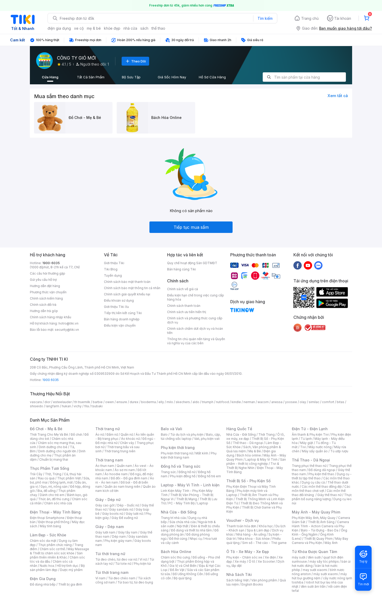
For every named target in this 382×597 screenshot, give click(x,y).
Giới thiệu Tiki (114, 263)
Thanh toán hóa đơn (241, 526)
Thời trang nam (109, 460)
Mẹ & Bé (254, 451)
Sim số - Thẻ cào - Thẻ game (264, 543)
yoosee (291, 402)
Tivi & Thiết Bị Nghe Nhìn (252, 466)
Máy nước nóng (320, 447)
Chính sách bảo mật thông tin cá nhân (132, 288)
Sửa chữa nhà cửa (182, 522)
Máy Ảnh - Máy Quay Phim (316, 512)
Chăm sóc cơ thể (52, 549)
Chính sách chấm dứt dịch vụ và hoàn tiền (195, 331)
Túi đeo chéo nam (121, 578)
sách (144, 28)
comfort (328, 402)
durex (134, 402)
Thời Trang (266, 434)
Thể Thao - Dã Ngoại (311, 460)
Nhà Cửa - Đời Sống (178, 512)
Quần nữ (127, 434)
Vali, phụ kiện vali (207, 439)
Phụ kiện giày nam (118, 541)
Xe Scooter (266, 561)
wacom (263, 402)
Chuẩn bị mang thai (53, 459)
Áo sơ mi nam (125, 470)
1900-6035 (51, 263)
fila (86, 406)
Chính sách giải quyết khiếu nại (127, 294)
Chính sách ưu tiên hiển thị (186, 312)
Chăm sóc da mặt (43, 541)
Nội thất (182, 526)
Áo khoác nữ (130, 439)
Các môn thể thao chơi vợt (321, 489)
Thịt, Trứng (53, 474)
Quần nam (124, 466)
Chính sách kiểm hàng (46, 298)
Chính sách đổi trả (43, 305)
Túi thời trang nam (111, 572)
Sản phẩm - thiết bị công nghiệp (256, 462)
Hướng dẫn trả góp (44, 311)
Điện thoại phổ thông (53, 522)
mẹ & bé (94, 28)
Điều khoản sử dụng (119, 300)
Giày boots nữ (112, 514)
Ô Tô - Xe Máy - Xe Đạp (247, 551)
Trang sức (168, 472)
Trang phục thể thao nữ (309, 466)
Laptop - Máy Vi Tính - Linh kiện (190, 485)
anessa (276, 402)
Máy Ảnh (331, 543)
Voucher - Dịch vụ (242, 520)
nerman (249, 402)
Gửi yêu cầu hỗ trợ (43, 280)
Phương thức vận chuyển (48, 292)
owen (109, 402)
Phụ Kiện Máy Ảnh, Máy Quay (313, 518)
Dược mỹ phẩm (71, 570)
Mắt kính (201, 453)
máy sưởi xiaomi (325, 574)
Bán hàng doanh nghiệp (122, 319)
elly (161, 402)
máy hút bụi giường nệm (319, 576)
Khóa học (266, 526)
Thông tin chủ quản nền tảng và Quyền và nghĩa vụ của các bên (196, 341)
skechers (183, 402)
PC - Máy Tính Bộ (181, 503)
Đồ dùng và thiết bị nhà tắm (191, 530)
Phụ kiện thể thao (321, 474)
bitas (340, 402)
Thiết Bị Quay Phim (318, 539)
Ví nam (100, 578)
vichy (78, 406)
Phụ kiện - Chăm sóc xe (244, 557)
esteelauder (62, 402)
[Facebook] (297, 265)
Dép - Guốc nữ (128, 505)
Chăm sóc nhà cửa (58, 503)
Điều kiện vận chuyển (120, 325)
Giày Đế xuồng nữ (124, 518)
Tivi (303, 447)
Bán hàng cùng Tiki (181, 269)
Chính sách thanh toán (183, 306)
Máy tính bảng (50, 526)
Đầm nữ (112, 434)
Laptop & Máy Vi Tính (261, 459)
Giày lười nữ (134, 514)
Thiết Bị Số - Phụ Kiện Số (248, 481)
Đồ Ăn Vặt (177, 570)
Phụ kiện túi (142, 564)
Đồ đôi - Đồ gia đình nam (129, 478)
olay (303, 402)
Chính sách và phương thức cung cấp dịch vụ (194, 320)
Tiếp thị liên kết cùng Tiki (123, 313)
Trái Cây (36, 474)
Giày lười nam (105, 532)
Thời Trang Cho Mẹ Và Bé (49, 434)
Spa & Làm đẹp (258, 530)
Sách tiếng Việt (237, 580)
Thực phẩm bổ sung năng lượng (322, 497)
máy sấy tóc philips (324, 561)
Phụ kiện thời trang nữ (177, 453)
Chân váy (127, 443)
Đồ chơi (76, 434)
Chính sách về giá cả (182, 289)
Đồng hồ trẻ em (209, 476)
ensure (121, 402)
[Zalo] (318, 265)
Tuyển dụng (113, 275)
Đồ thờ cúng (178, 539)
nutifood (222, 402)
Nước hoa (47, 566)
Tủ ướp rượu (339, 451)
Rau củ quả (46, 478)
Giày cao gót (105, 505)
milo (170, 402)
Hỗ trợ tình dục (67, 566)
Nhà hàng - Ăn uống (251, 534)
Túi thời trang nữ (110, 553)
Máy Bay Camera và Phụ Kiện (320, 541)
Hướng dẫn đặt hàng (45, 286)
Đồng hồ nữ (187, 472)
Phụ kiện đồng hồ (182, 476)
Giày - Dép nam (109, 526)
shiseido (36, 406)
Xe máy (240, 561)
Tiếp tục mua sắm (191, 227)
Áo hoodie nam (116, 474)
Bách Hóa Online (176, 551)
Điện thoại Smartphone (47, 518)
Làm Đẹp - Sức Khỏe (48, 535)
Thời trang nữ (107, 429)
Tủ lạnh (306, 439)
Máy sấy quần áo (315, 451)
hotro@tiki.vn (68, 323)
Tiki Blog (110, 269)
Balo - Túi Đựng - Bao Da (319, 530)
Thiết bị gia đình (70, 584)
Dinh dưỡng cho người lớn (57, 451)
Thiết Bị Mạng (186, 499)
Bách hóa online (249, 455)
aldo (196, 402)
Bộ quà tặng (183, 578)
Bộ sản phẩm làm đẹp (57, 568)
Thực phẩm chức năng (55, 545)
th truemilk (82, 402)
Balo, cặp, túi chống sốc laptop (191, 437)
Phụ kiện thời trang (178, 447)
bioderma (148, 402)
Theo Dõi (138, 61)
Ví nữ (143, 559)
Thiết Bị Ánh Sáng (321, 522)
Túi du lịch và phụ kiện (186, 434)
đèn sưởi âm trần (313, 586)
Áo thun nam (104, 466)
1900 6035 (50, 380)
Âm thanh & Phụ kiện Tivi (310, 434)
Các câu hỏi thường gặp (47, 273)
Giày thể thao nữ (329, 495)
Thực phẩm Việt (69, 478)
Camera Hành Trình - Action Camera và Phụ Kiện (320, 526)
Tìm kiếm (265, 18)
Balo (164, 434)
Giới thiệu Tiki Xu (116, 307)
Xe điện (270, 557)
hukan (66, 406)
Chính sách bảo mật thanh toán (127, 282)
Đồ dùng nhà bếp (43, 584)
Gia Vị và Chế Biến (182, 566)
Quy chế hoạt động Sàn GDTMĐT (192, 263)
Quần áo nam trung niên (122, 486)
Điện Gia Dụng (43, 578)
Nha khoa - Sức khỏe (254, 539)
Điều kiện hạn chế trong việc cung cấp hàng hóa (195, 297)
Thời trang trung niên (119, 451)
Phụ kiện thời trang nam (188, 455)
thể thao (158, 28)
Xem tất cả (337, 95)
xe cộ (79, 28)
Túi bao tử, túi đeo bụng (135, 582)
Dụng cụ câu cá (313, 482)
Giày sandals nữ (121, 509)
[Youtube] (308, 265)
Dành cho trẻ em (52, 495)
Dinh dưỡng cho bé (53, 447)
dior (47, 402)
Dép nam (119, 536)
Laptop (202, 503)
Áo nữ (99, 434)
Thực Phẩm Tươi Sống (49, 468)
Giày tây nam (127, 532)
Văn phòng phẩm (264, 580)
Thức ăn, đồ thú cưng (53, 499)
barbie (98, 402)
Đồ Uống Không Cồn (188, 574)
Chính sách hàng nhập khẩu (50, 317)
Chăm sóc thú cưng (175, 557)
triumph (207, 402)
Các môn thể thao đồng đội (322, 486)
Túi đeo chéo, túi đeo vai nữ (116, 559)
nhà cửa (130, 28)
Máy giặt (306, 443)
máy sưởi (298, 557)
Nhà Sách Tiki (239, 574)
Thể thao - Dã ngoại (248, 443)
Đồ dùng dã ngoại (321, 470)
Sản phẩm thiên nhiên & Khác (56, 555)
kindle (236, 402)
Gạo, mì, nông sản (54, 486)
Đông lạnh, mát (61, 482)
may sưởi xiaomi (315, 570)
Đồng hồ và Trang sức (180, 466)
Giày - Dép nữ (108, 499)
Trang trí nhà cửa (173, 518)
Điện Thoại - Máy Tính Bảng (55, 512)
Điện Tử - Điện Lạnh (310, 429)
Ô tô (252, 561)
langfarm (52, 406)
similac (314, 402)
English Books (252, 584)
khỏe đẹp (112, 28)
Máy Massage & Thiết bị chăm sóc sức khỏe (59, 551)
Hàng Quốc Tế (239, 429)
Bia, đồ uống (46, 491)
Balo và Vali (171, 429)
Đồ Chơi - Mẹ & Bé (46, 429)
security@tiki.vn (67, 330)
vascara (36, 402)
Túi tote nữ (123, 564)
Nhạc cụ (196, 539)
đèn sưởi (314, 557)
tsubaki (97, 406)
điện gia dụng (59, 28)
